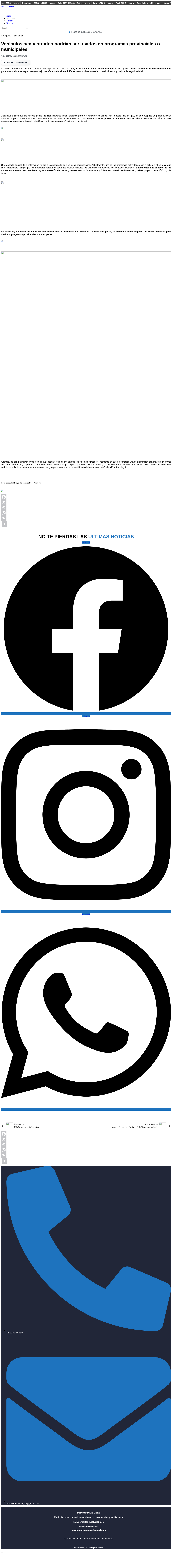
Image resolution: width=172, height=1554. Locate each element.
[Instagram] (3, 513)
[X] (3, 502)
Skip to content (7, 6)
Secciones (10, 18)
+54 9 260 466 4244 (88, 1526)
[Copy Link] (3, 518)
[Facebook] (3, 497)
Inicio (8, 16)
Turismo (9, 21)
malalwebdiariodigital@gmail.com (89, 1530)
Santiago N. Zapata (95, 1548)
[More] (4, 524)
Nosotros (10, 23)
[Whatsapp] (3, 507)
